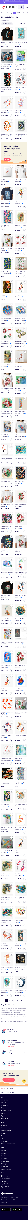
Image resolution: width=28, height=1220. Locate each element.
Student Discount (6, 1110)
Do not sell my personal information (10, 1199)
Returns (3, 1153)
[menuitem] (3, 13)
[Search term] (21, 7)
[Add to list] (11, 29)
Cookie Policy (4, 1202)
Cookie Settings (6, 1169)
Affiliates (3, 1133)
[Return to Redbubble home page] (9, 7)
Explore (3, 13)
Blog (2, 1108)
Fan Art (3, 1102)
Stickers (19, 13)
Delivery (3, 1150)
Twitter (6, 1181)
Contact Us (4, 1166)
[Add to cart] (24, 69)
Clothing (11, 13)
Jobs (2, 1138)
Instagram (7, 1176)
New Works (4, 1105)
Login (3, 1113)
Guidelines (4, 1158)
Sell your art (4, 1136)
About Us (4, 1125)
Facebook (7, 1178)
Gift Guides (4, 1100)
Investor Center (5, 1128)
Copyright (4, 1164)
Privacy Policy (14, 1197)
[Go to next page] (21, 1000)
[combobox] (20, 7)
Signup (3, 1116)
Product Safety (5, 1161)
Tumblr (6, 1184)
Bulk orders (4, 1118)
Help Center (4, 1156)
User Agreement (5, 1197)
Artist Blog (4, 1141)
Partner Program (6, 1130)
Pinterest (6, 1186)
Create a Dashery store (8, 1144)
